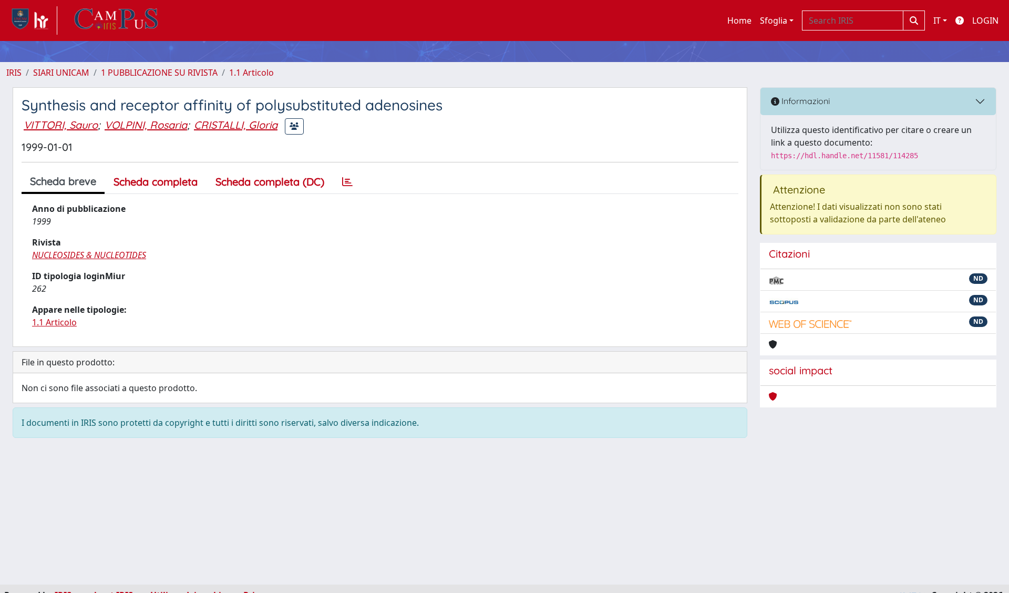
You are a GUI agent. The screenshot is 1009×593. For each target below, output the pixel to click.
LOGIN (985, 20)
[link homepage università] (116, 20)
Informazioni (804, 101)
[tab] (347, 182)
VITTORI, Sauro (61, 124)
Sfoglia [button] (773, 20)
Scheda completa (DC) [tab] (269, 181)
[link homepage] (31, 20)
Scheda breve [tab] (63, 181)
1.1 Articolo (251, 72)
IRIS (14, 72)
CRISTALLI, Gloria (235, 124)
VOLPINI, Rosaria (146, 124)
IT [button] (937, 20)
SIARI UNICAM (61, 72)
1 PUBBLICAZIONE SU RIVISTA (159, 72)
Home (739, 20)
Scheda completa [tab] (156, 181)
